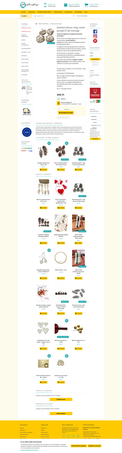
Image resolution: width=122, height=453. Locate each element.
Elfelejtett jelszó (95, 62)
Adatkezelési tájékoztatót (94, 132)
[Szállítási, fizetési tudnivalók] (95, 93)
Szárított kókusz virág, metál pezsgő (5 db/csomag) (29, 89)
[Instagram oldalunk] (95, 36)
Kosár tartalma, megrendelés (26, 432)
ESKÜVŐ (23, 40)
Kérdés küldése (61, 413)
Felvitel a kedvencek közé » (63, 117)
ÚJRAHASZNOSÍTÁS (26, 48)
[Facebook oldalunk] (95, 31)
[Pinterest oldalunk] (95, 41)
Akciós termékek (25, 59)
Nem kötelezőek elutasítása (79, 446)
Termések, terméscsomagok (56, 23)
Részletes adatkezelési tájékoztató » (30, 450)
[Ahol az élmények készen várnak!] (26, 112)
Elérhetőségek (78, 12)
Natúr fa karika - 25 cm (61, 270)
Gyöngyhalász (24, 74)
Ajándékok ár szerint (26, 52)
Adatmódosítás (44, 432)
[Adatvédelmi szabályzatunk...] (26, 132)
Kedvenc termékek (45, 436)
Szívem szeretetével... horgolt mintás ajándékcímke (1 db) (61, 201)
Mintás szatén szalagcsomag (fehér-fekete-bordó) (78, 236)
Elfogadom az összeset (94, 446)
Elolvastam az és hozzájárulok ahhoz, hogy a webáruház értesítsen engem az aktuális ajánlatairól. (95, 133)
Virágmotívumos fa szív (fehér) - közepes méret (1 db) (43, 342)
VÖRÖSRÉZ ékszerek (26, 31)
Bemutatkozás (68, 12)
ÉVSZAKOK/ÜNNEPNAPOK (25, 35)
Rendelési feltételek (24, 434)
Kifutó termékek (24, 62)
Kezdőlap (23, 12)
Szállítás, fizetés (58, 12)
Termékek (24, 16)
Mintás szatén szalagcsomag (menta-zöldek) (78, 271)
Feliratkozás (95, 138)
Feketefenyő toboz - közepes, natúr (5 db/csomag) (61, 306)
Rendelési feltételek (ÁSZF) (44, 12)
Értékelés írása (61, 399)
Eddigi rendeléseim (45, 434)
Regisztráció (32, 12)
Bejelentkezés (95, 59)
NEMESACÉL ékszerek (26, 28)
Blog (86, 12)
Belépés (42, 430)
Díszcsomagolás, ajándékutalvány (25, 70)
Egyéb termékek (24, 66)
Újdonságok (24, 55)
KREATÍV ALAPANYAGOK (25, 44)
